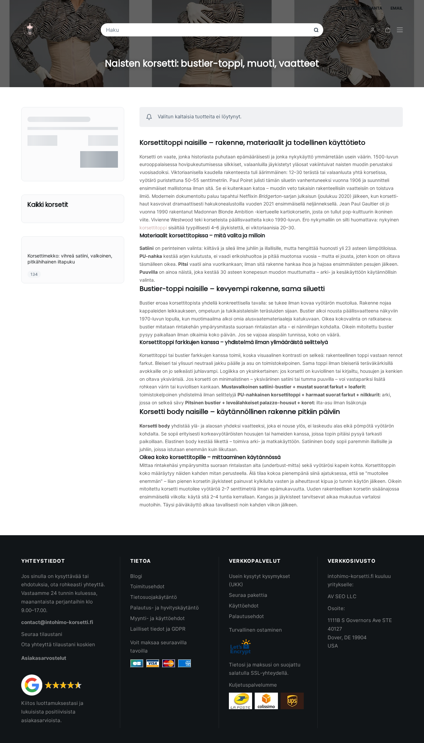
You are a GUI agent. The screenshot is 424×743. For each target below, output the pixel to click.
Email (397, 8)
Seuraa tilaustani (41, 634)
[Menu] (400, 30)
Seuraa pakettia (248, 595)
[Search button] (316, 30)
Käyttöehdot (244, 605)
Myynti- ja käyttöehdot (157, 618)
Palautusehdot (246, 616)
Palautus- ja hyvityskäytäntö (164, 607)
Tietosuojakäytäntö (153, 597)
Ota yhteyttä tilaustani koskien (58, 644)
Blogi (136, 576)
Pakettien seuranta (360, 8)
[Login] (372, 30)
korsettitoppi (153, 227)
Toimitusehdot (147, 586)
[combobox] (207, 30)
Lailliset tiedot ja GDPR (158, 629)
